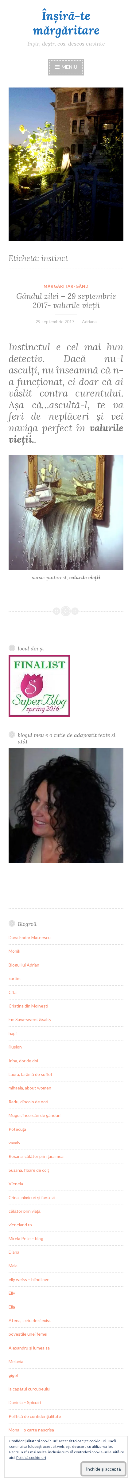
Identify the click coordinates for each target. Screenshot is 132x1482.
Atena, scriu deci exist (30, 1320)
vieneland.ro (20, 1224)
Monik (14, 951)
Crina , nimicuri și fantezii (32, 1197)
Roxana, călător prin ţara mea (36, 1156)
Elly (12, 1293)
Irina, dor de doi (23, 1060)
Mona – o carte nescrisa (31, 1429)
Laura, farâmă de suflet (30, 1074)
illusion (15, 1046)
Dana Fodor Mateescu (30, 937)
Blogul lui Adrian (24, 964)
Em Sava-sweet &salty (30, 1019)
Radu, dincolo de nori (28, 1101)
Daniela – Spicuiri (25, 1402)
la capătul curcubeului (29, 1388)
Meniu (68, 67)
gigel (13, 1375)
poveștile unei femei (28, 1334)
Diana (14, 1252)
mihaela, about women (30, 1087)
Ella (12, 1306)
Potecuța (17, 1129)
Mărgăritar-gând (66, 286)
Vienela (16, 1183)
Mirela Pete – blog (26, 1238)
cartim (15, 978)
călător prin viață (25, 1211)
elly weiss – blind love (29, 1279)
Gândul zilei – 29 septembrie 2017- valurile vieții (66, 300)
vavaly (14, 1142)
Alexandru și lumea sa (29, 1347)
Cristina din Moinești (28, 1005)
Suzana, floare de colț (29, 1170)
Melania (16, 1361)
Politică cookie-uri (31, 1457)
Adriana (89, 321)
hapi (13, 1033)
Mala (13, 1265)
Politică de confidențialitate (35, 1416)
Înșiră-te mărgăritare (66, 23)
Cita (13, 992)
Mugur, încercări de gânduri (34, 1115)
